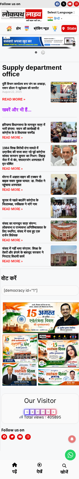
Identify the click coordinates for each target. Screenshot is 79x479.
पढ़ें (14, 471)
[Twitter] (12, 437)
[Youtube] (70, 4)
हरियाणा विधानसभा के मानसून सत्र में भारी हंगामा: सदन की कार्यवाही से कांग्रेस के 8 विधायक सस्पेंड (23, 128)
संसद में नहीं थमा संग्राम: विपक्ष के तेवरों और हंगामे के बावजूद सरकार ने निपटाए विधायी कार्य (23, 252)
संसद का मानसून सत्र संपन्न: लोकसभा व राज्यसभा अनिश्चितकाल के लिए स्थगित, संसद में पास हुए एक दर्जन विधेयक (24, 229)
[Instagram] (76, 4)
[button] (64, 465)
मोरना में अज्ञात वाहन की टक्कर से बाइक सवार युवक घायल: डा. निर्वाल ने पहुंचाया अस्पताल (23, 181)
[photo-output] (40, 386)
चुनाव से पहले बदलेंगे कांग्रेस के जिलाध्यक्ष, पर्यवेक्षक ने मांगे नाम (20, 202)
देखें (39, 471)
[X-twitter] (63, 4)
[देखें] (39, 465)
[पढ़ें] (15, 465)
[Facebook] (57, 4)
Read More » (13, 99)
